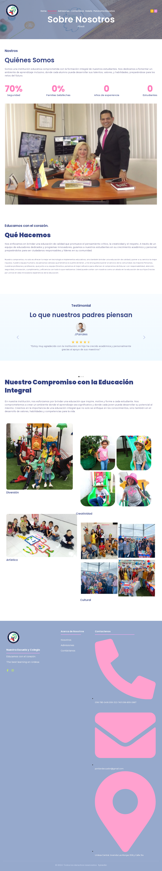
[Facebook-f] (152, 11)
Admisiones (67, 645)
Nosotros (66, 639)
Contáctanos (68, 650)
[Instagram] (155, 11)
